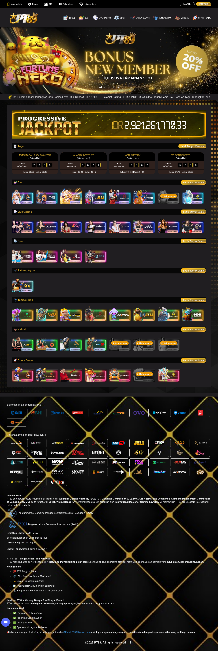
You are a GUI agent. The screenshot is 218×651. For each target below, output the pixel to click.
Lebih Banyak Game (193, 182)
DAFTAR (203, 4)
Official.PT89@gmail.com (76, 632)
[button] (16, 60)
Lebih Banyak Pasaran (192, 146)
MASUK (187, 4)
